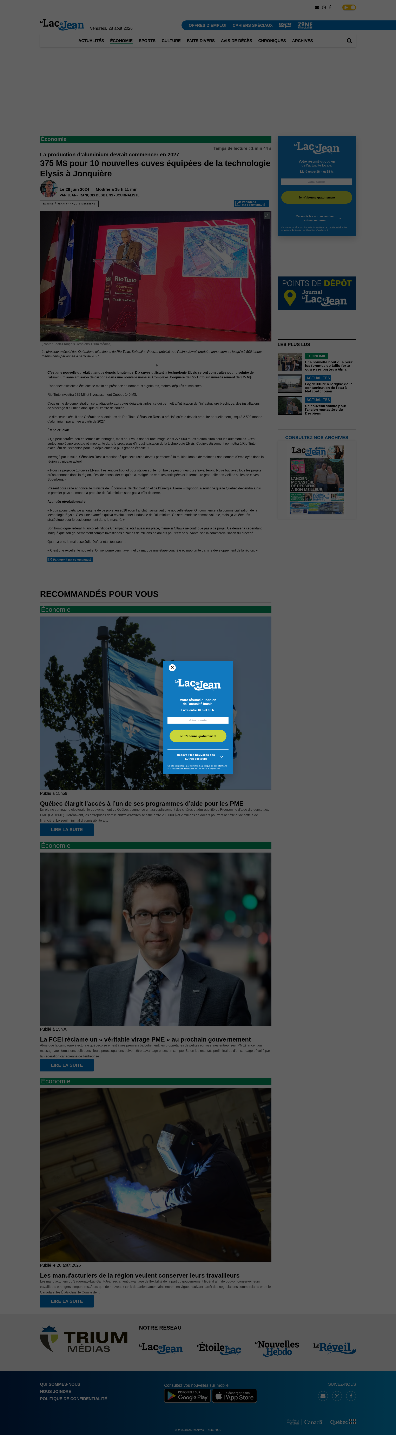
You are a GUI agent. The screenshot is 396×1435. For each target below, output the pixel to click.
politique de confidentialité (214, 766)
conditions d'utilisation (183, 769)
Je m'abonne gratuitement (198, 736)
